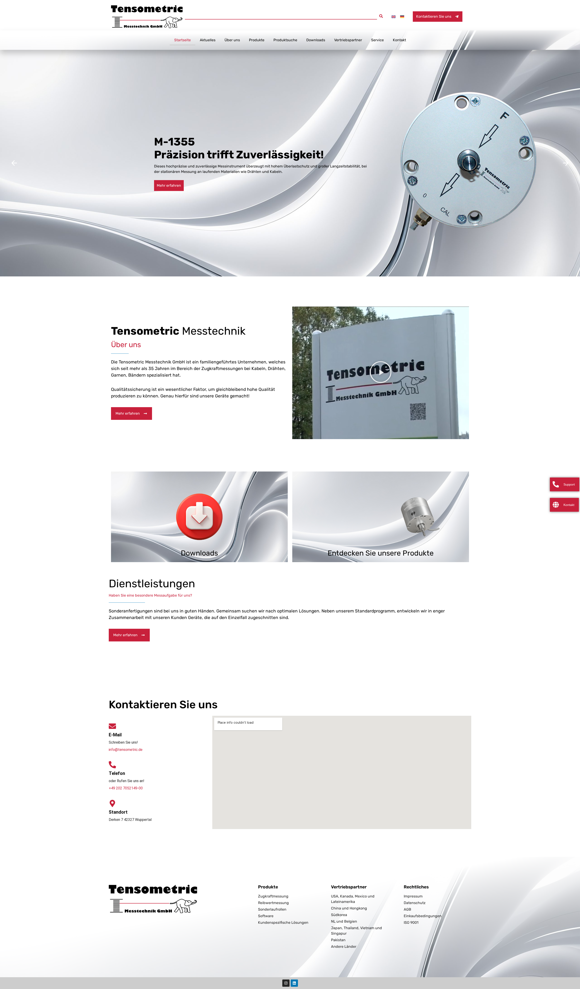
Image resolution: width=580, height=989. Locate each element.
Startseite (182, 40)
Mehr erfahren (169, 185)
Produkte (256, 40)
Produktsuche (285, 40)
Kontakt (399, 40)
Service (377, 40)
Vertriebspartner (348, 40)
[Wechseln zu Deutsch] (402, 17)
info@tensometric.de (126, 749)
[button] (381, 16)
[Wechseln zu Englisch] (393, 17)
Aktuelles (207, 40)
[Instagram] (286, 983)
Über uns (232, 40)
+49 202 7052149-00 (126, 788)
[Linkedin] (294, 983)
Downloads (315, 40)
